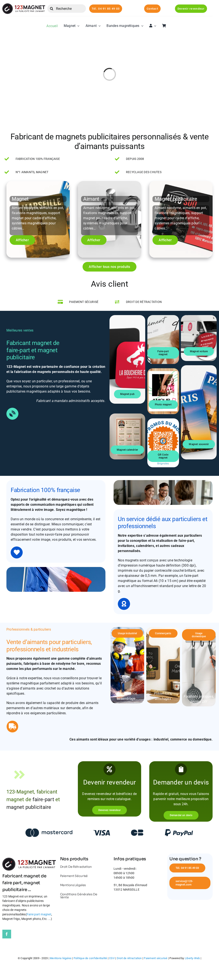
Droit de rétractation (129, 958)
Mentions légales (60, 958)
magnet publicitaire (28, 807)
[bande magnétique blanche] (23, 5)
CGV (112, 958)
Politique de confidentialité (90, 958)
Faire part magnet (39, 914)
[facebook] (6, 934)
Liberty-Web (192, 958)
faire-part (186, 541)
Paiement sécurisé (155, 958)
